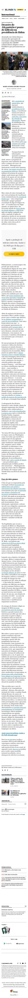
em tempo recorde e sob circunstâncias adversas (14, 170)
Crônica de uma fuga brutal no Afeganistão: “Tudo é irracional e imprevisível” (6, 152)
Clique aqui (14, 254)
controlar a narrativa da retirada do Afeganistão (19, 118)
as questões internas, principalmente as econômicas (14, 708)
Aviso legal (17, 982)
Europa (15, 18)
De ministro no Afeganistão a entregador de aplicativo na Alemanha (18, 793)
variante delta (17, 327)
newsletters (5, 906)
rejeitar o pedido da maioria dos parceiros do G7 (14, 397)
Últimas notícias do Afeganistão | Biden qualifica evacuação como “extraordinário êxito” (17, 781)
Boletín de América (7, 909)
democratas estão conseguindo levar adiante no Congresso (12, 675)
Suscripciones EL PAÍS (19, 984)
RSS (14, 986)
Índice (17, 986)
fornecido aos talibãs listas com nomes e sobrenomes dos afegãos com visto (13, 487)
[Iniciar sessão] (25, 9)
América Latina (5, 18)
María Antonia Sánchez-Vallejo (14, 86)
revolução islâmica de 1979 (11, 573)
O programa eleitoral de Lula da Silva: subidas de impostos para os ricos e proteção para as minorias (14, 879)
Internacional (8, 15)
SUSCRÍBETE (20, 9)
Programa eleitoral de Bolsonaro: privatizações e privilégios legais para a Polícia (12, 885)
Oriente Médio (21, 18)
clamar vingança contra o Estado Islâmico (13, 354)
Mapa (14, 984)
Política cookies (22, 982)
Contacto (4, 982)
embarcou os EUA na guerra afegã (13, 543)
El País (11, 786)
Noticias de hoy (22, 986)
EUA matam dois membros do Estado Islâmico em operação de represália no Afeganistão (6, 134)
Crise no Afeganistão (7, 22)
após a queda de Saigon (18, 460)
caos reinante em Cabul (19, 143)
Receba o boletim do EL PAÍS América (12, 767)
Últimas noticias (6, 867)
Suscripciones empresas (8, 986)
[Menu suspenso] (3, 9)
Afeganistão (4, 804)
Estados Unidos (12, 804)
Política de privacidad (7, 984)
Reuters (12, 797)
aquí (24, 814)
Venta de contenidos (10, 982)
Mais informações (5, 811)
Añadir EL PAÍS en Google (9, 96)
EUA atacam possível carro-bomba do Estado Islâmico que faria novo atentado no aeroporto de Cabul (6, 115)
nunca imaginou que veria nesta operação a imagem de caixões (13, 297)
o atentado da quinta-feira (18, 102)
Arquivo (4, 924)
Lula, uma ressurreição (11, 874)
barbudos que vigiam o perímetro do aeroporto (14, 492)
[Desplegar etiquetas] (25, 804)
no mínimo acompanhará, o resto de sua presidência (12, 320)
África (11, 18)
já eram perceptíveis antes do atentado (12, 609)
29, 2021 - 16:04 (16, 88)
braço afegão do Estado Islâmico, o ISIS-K (13, 209)
